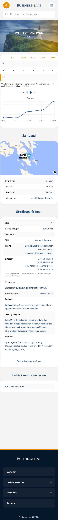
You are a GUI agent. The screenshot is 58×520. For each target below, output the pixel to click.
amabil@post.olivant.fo (42, 198)
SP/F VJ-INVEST (45, 258)
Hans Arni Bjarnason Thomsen (39, 253)
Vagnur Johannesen (44, 240)
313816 (49, 186)
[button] (30, 98)
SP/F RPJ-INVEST (44, 262)
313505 (49, 192)
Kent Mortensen (45, 249)
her (28, 86)
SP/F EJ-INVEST (45, 269)
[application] (29, 108)
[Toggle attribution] (54, 172)
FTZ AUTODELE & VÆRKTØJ (39, 266)
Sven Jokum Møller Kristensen (39, 245)
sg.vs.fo (18, 276)
